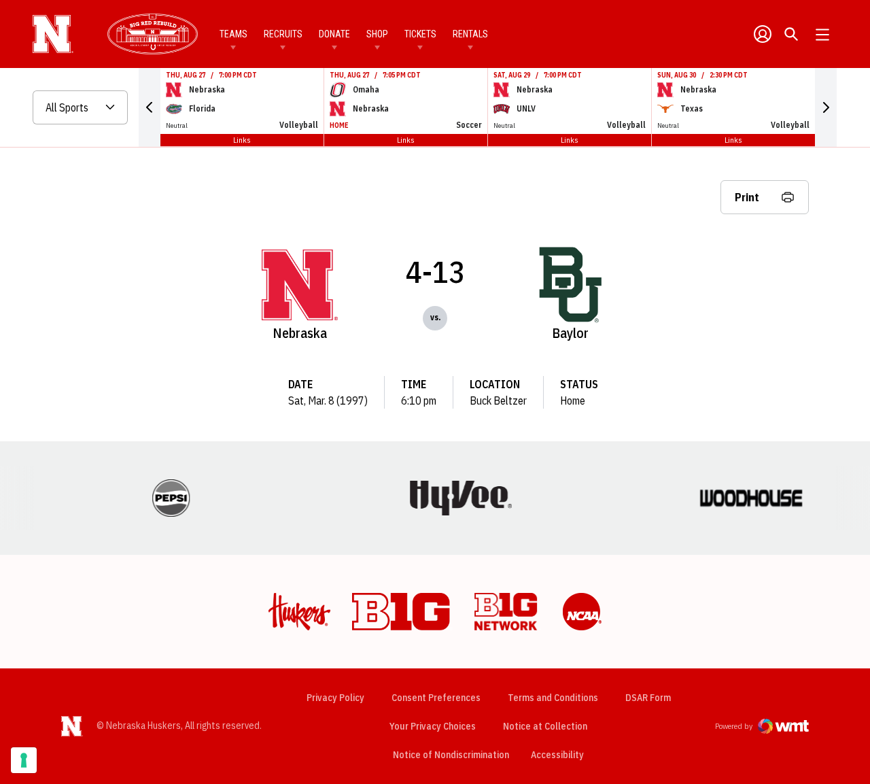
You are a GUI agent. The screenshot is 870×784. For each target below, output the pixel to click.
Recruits (283, 34)
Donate (334, 34)
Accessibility (557, 754)
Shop (377, 34)
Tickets (420, 34)
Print (747, 197)
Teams (233, 34)
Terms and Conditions (553, 698)
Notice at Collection (545, 726)
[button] (149, 107)
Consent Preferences (436, 698)
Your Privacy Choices (432, 726)
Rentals (470, 34)
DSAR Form (648, 698)
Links (242, 140)
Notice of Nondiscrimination (451, 755)
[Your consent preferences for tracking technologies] (24, 760)
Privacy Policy (335, 698)
